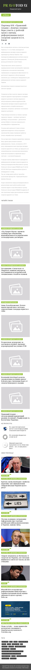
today (15, 5)
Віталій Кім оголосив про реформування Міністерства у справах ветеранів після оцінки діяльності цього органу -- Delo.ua (14, 593)
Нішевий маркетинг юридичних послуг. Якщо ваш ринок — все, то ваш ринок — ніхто (19, 445)
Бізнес (4, 583)
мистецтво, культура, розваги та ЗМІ (15, 623)
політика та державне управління (14, 478)
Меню (6, 15)
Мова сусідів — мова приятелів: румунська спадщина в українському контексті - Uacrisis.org (14, 629)
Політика (5, 475)
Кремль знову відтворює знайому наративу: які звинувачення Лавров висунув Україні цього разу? (15, 485)
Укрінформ (11, 646)
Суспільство (13, 658)
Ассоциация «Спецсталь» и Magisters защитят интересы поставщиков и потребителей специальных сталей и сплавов (14, 271)
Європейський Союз (23, 641)
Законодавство (5, 658)
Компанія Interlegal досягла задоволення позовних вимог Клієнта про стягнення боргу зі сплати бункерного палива (14, 380)
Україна (15, 641)
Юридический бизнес (9, 302)
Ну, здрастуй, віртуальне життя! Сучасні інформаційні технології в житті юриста (18, 428)
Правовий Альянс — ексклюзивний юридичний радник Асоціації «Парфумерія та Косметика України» (15, 417)
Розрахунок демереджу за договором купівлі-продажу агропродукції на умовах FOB (13, 344)
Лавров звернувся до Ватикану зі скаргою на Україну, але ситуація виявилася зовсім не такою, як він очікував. (15, 559)
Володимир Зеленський (20, 646)
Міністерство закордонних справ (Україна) (11, 653)
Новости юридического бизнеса (13, 265)
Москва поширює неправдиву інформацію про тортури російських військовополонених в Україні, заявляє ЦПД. (15, 522)
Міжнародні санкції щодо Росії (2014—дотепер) (12, 651)
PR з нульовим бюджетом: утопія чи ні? (17, 436)
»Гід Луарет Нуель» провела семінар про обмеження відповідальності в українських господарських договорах (14, 234)
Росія (11, 641)
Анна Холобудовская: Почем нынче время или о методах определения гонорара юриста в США (14, 308)
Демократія (4, 646)
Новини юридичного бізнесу (12, 22)
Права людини (5, 641)
